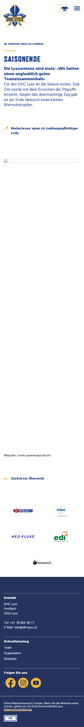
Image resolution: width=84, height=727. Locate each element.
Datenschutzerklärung (18, 709)
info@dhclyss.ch (25, 627)
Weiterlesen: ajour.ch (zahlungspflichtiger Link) (44, 131)
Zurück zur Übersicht (27, 478)
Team (8, 648)
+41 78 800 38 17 (22, 623)
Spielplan (10, 659)
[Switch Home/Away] (60, 8)
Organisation (12, 653)
